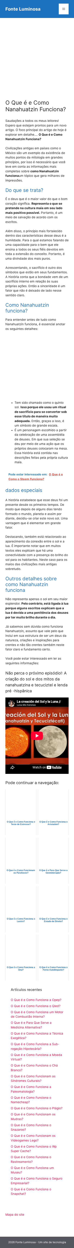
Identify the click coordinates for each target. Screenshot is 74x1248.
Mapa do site (14, 1214)
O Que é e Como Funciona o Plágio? (37, 1108)
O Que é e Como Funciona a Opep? (36, 1000)
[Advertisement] (37, 57)
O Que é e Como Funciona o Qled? (36, 1006)
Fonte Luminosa (23, 9)
